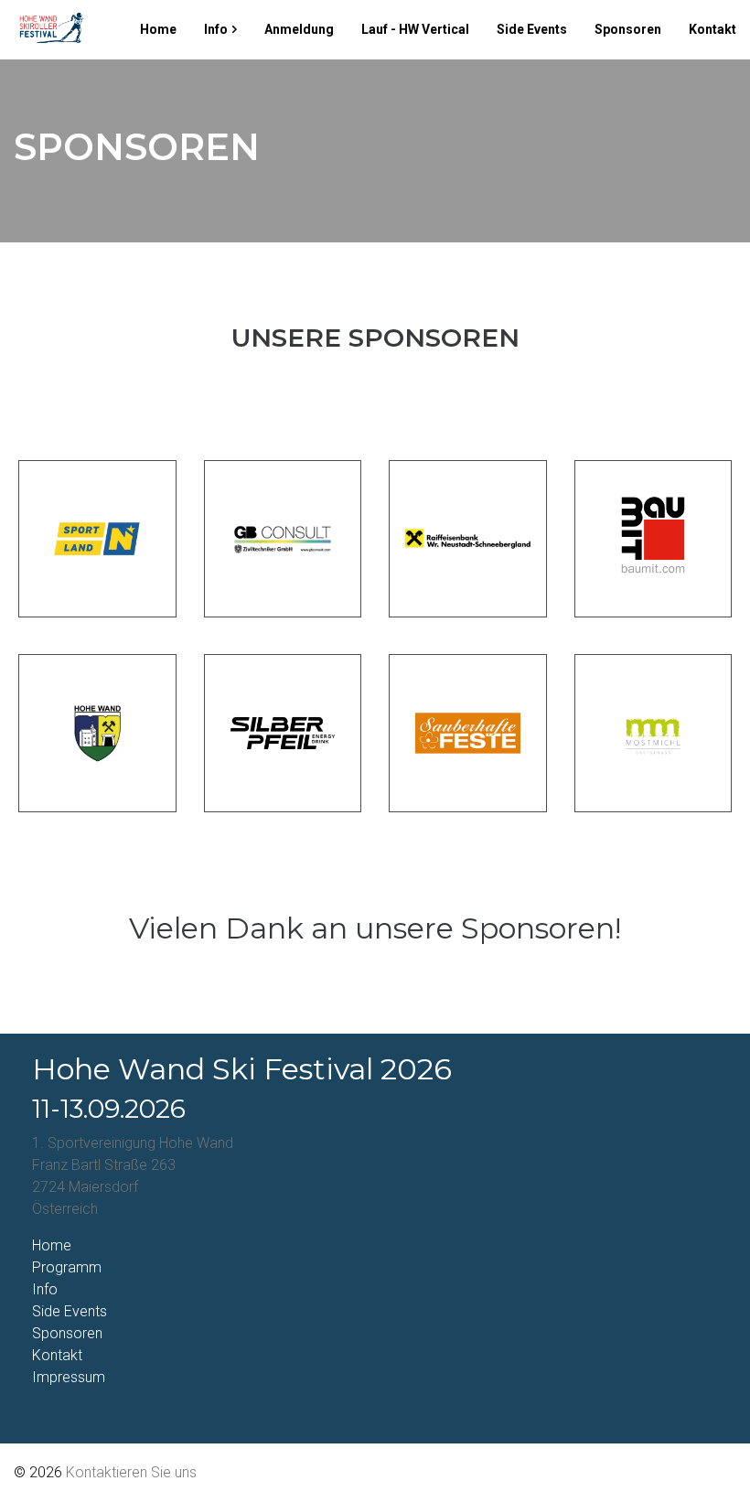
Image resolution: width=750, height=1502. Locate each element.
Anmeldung (299, 29)
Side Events (532, 29)
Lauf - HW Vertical (415, 29)
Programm (67, 1267)
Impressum (68, 1377)
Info (216, 29)
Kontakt (712, 29)
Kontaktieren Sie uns (131, 1472)
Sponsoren (628, 29)
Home (158, 29)
